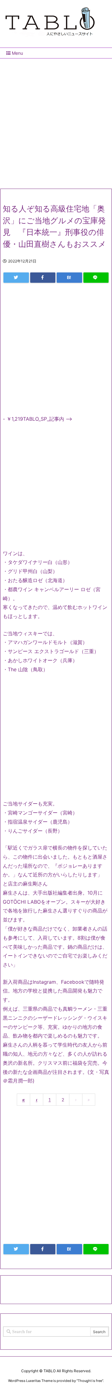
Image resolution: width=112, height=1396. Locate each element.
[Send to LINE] (96, 277)
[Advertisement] (56, 121)
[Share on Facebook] (43, 277)
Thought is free (90, 1380)
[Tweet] (16, 277)
